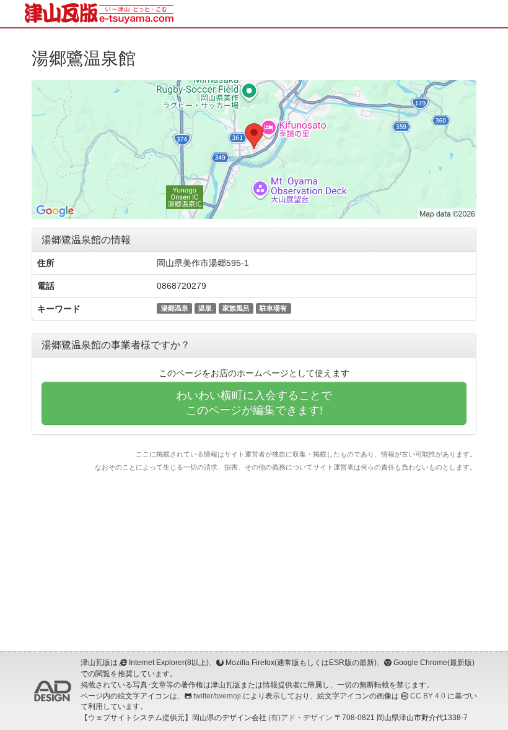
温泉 (205, 308)
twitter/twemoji (217, 696)
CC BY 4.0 (427, 696)
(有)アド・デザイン (300, 717)
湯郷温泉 (174, 308)
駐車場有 (273, 308)
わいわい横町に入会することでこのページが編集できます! (254, 402)
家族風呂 (236, 308)
